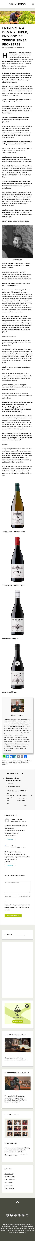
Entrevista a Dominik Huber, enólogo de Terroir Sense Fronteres (15, 36)
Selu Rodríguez (10, 1179)
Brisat (27, 175)
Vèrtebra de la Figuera (10, 639)
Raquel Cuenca (10, 1177)
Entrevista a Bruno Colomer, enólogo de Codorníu (14, 778)
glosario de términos (16, 1058)
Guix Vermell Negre (9, 692)
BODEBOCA (30, 1226)
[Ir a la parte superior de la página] (17, 1203)
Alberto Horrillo (17, 715)
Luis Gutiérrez (28, 761)
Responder (10, 839)
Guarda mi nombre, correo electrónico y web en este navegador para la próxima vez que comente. (17, 907)
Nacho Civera (9, 1174)
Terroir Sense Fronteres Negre (13, 585)
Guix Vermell (12, 93)
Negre (4, 177)
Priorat (10, 762)
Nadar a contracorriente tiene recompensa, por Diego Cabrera (17, 795)
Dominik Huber (6, 761)
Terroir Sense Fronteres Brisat (13, 532)
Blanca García (9, 1188)
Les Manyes (20, 761)
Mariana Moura (9, 1182)
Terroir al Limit (6, 113)
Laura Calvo (8, 1185)
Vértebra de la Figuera (12, 172)
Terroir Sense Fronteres (10, 75)
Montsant (4, 762)
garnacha (13, 761)
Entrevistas (11, 49)
